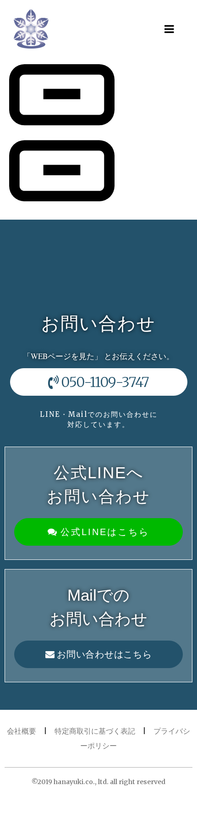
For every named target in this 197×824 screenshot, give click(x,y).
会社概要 (21, 731)
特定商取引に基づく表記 (95, 731)
